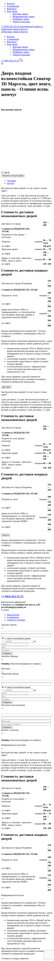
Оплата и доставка (16, 620)
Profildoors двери (21, 19)
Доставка (6, 387)
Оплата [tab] (10, 183)
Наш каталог (13, 614)
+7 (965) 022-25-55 (10, 26)
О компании (13, 6)
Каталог (11, 3)
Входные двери (20, 14)
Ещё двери (12, 11)
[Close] (2, 708)
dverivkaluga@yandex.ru (31, 26)
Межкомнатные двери (23, 16)
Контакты (12, 8)
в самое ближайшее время (17, 638)
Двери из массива (21, 21)
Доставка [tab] (11, 180)
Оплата (5, 535)
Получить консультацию (12, 176)
